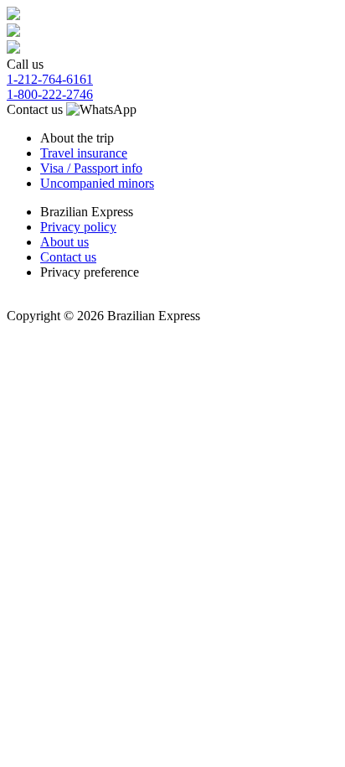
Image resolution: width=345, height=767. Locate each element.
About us (64, 242)
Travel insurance (83, 153)
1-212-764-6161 (50, 79)
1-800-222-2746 (50, 94)
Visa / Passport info (91, 168)
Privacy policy (78, 227)
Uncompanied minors (97, 183)
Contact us (36, 109)
